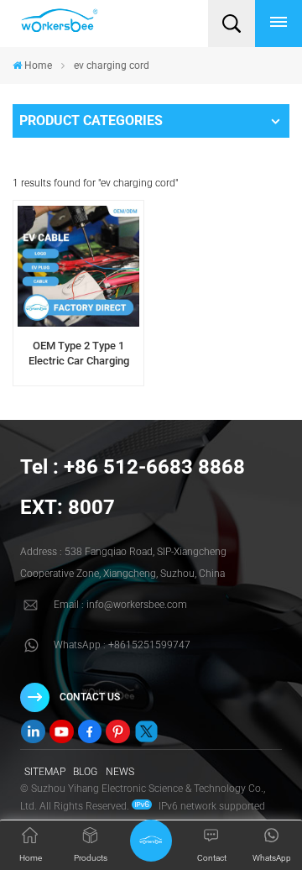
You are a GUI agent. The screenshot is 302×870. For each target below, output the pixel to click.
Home (38, 65)
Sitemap (44, 772)
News (120, 772)
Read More (78, 380)
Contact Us (90, 697)
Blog (85, 772)
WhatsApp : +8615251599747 (122, 645)
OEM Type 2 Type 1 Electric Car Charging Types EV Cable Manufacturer (79, 353)
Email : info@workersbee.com (120, 605)
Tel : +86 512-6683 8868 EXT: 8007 (132, 487)
